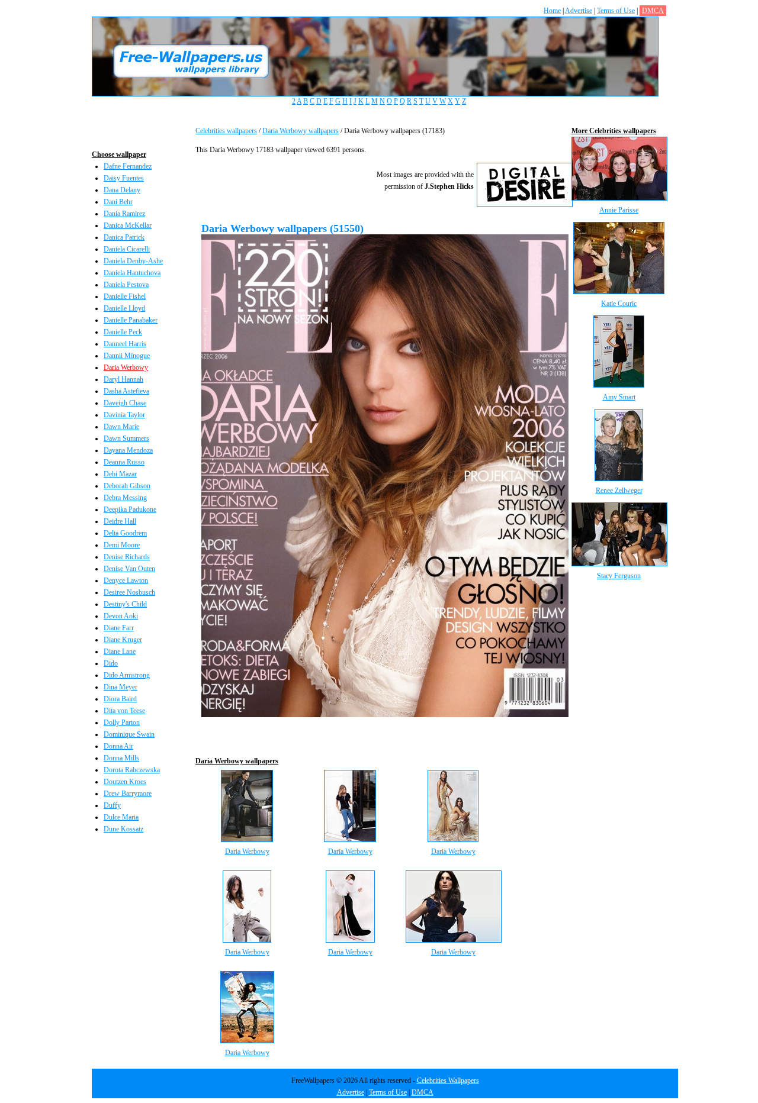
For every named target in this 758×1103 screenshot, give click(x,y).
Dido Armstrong (127, 675)
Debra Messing (125, 498)
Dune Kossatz (123, 829)
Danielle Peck (123, 332)
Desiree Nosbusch (129, 592)
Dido (111, 663)
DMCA (653, 11)
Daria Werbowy (126, 367)
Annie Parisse (618, 210)
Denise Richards (127, 557)
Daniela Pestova (126, 284)
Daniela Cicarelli (127, 249)
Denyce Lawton (126, 580)
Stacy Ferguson (619, 576)
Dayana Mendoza (128, 450)
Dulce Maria (121, 817)
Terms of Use (616, 11)
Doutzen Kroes (125, 782)
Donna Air (118, 746)
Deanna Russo (124, 462)
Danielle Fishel (125, 296)
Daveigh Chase (125, 403)
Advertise (578, 11)
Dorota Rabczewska (132, 770)
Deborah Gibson (127, 486)
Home (552, 11)
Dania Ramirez (124, 213)
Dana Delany (122, 190)
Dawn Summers (126, 438)
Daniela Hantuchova (132, 273)
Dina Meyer (120, 687)
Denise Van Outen (129, 569)
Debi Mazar (120, 474)
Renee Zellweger (619, 490)
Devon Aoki (121, 616)
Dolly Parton (122, 722)
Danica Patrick (124, 237)
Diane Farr (119, 628)
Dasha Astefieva (126, 391)
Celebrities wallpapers (226, 131)
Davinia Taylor (124, 415)
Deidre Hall (120, 521)
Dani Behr (118, 202)
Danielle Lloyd (124, 308)
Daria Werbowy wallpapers (300, 131)
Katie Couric (619, 303)
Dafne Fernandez (128, 166)
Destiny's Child (125, 604)
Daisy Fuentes (124, 178)
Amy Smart (619, 397)
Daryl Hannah (123, 379)
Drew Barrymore (128, 793)
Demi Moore (122, 545)
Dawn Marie (121, 427)
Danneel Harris (125, 344)
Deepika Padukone (130, 509)
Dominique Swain (129, 734)
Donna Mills (121, 758)
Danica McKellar (128, 225)
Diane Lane (120, 651)
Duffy (112, 805)
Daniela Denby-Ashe (133, 261)
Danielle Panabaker (131, 320)
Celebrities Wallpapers (448, 1080)
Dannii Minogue (127, 355)
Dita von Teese (124, 711)
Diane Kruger (123, 640)
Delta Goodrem (125, 533)
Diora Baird (120, 699)
